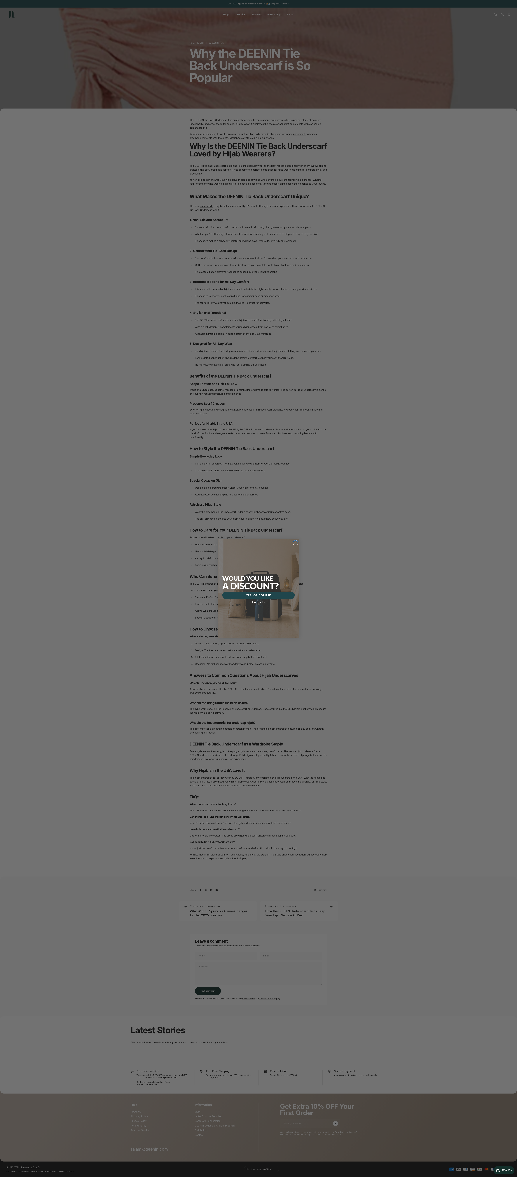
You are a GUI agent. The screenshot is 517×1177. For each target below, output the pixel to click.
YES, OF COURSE (258, 595)
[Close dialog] (295, 542)
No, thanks (258, 602)
